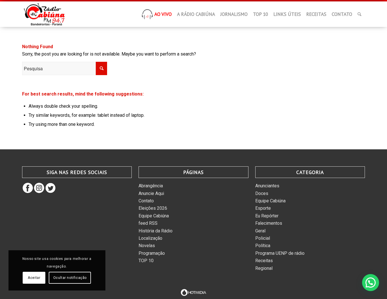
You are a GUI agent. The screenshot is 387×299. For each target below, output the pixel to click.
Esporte (263, 208)
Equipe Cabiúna (154, 216)
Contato (146, 200)
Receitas (264, 260)
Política (262, 245)
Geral (260, 231)
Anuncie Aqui (151, 193)
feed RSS (148, 223)
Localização (150, 238)
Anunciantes (267, 185)
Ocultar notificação (70, 278)
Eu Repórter (266, 216)
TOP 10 (146, 260)
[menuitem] (147, 15)
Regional (264, 268)
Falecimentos (268, 223)
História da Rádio (156, 231)
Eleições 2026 (153, 208)
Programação (152, 253)
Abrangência (151, 185)
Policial (262, 238)
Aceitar (34, 278)
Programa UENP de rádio (280, 253)
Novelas (147, 245)
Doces (261, 193)
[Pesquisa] (359, 14)
